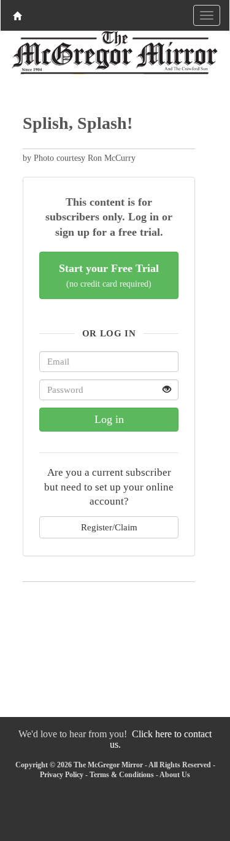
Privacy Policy (61, 774)
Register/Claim (109, 527)
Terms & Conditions (122, 774)
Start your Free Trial (109, 275)
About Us (174, 774)
